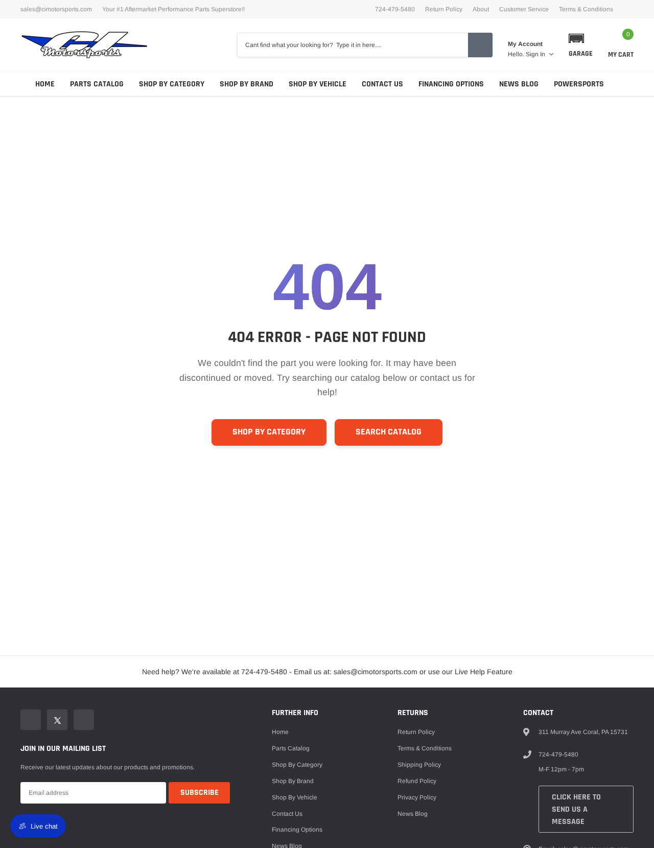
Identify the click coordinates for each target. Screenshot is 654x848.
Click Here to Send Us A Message (576, 809)
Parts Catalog (97, 84)
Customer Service (524, 9)
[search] (480, 45)
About (481, 9)
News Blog (519, 84)
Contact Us (382, 84)
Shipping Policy (419, 764)
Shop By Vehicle (317, 84)
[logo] (84, 45)
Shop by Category (171, 84)
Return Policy (443, 9)
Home (45, 84)
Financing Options (451, 84)
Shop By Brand (246, 84)
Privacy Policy (417, 797)
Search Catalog (389, 432)
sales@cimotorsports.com (56, 9)
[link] (30, 719)
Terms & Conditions (586, 9)
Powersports (579, 84)
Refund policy (417, 781)
